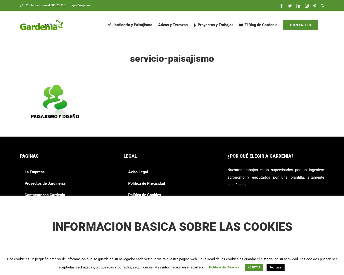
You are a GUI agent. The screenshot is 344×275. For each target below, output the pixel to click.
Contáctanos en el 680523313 (45, 5)
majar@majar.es (79, 5)
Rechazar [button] (275, 267)
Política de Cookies (224, 267)
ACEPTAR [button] (254, 267)
